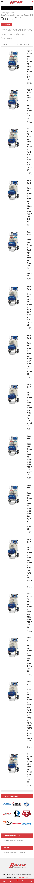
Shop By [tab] (8, 25)
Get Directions (23, 877)
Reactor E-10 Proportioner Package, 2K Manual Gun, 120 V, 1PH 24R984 (29, 201)
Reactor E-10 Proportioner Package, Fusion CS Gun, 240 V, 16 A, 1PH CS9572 (29, 507)
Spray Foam (10, 13)
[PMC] (26, 804)
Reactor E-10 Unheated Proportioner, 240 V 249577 (29, 768)
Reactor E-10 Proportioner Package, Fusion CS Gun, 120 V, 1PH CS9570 (29, 455)
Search (28, 2)
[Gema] (17, 804)
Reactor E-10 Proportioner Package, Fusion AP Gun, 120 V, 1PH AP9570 (29, 354)
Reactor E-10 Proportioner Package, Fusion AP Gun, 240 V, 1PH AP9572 (29, 405)
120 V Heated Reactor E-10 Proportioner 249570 (29, 104)
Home (3, 13)
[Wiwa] (26, 823)
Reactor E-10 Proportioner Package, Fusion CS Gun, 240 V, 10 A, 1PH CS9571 (29, 561)
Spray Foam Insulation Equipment (12, 15)
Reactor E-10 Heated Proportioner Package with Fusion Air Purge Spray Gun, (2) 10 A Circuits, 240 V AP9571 (29, 712)
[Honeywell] (17, 823)
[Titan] (26, 813)
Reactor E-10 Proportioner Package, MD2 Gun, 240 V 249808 (29, 654)
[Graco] (17, 813)
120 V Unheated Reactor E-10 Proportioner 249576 (29, 65)
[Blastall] (7, 804)
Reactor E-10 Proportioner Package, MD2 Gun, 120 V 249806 (29, 610)
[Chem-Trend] (7, 823)
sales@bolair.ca (11, 877)
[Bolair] (15, 2)
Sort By (19, 44)
